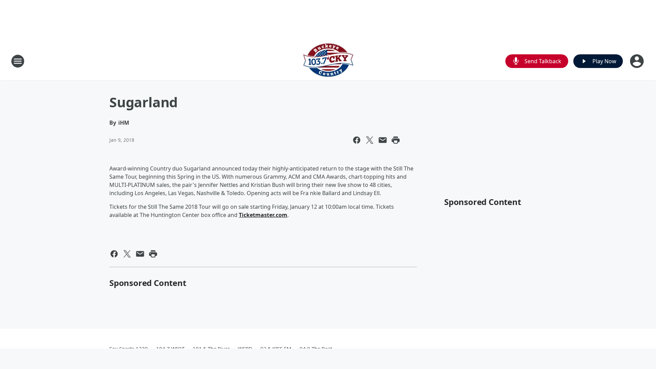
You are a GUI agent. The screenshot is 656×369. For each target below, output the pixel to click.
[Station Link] (328, 61)
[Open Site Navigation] (18, 61)
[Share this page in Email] (382, 140)
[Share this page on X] (369, 140)
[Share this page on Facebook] (356, 140)
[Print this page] (395, 140)
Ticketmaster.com (263, 215)
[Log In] (637, 61)
